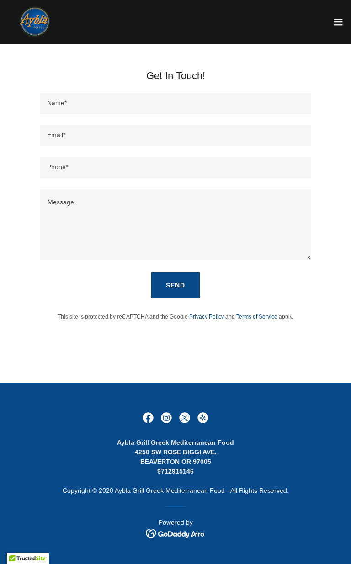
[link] (34, 22)
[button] (338, 22)
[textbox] (175, 103)
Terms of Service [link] (256, 317)
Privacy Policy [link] (206, 317)
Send (175, 285)
